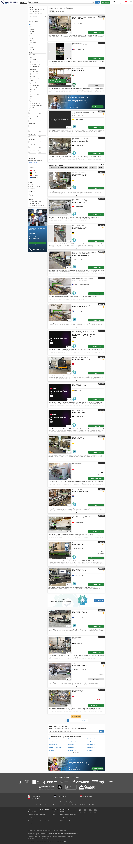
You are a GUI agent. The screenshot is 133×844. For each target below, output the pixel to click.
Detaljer (97, 86)
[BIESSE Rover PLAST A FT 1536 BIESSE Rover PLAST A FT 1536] (60, 365)
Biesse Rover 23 (72, 744)
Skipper (33, 82)
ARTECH (32, 31)
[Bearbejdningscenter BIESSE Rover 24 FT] (60, 550)
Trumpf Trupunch (93, 804)
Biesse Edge (52, 750)
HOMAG (32, 29)
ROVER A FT (35, 63)
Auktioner (33, 195)
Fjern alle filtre (60, 11)
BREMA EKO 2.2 (36, 102)
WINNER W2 (35, 91)
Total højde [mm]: (32, 139)
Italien (34, 172)
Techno (32, 76)
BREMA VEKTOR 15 (37, 105)
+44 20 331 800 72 (35, 796)
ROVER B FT (35, 66)
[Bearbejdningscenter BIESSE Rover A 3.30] (60, 645)
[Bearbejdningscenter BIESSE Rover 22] (60, 698)
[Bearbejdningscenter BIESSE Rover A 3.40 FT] (60, 577)
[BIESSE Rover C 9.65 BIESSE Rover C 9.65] (60, 444)
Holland (35, 175)
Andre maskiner (34, 11)
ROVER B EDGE (36, 64)
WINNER (33, 89)
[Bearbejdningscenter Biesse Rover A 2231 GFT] (60, 51)
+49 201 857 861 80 (87, 796)
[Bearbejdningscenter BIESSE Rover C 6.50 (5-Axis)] (60, 618)
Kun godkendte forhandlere (37, 205)
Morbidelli (33, 49)
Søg (98, 2)
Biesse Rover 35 (91, 744)
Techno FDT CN (36, 78)
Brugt (32, 188)
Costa (32, 35)
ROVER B (35, 61)
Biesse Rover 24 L (72, 750)
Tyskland (35, 174)
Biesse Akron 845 (53, 742)
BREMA (32, 100)
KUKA (32, 33)
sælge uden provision (37, 243)
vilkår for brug (62, 841)
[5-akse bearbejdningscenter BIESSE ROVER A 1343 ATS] (60, 497)
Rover (32, 57)
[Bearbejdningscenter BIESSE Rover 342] (60, 471)
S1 (33, 98)
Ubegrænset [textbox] (33, 167)
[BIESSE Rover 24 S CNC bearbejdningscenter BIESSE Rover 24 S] (60, 25)
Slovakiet (35, 177)
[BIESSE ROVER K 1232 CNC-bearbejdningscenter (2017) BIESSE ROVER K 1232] (60, 207)
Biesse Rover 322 (91, 739)
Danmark (32, 162)
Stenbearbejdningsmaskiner (37, 13)
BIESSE (33, 24)
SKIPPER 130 (35, 85)
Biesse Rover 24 (72, 747)
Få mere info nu (99, 600)
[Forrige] (49, 25)
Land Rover (33, 26)
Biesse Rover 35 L (91, 747)
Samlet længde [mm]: (33, 129)
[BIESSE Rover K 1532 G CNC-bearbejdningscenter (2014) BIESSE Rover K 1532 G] (60, 180)
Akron (32, 80)
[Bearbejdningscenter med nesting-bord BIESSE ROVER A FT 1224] (60, 286)
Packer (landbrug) (83, 804)
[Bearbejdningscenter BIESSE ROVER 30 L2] (60, 76)
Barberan (33, 42)
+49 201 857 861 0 (61, 796)
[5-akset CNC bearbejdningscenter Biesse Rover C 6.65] (60, 524)
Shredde (66, 804)
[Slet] (93, 2)
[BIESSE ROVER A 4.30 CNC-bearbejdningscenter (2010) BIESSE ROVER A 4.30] (60, 233)
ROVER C (35, 59)
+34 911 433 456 (35, 798)
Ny (31, 184)
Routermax (93, 167)
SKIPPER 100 (35, 84)
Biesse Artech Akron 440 (55, 747)
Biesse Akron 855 (53, 744)
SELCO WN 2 (35, 94)
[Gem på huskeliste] (103, 19)
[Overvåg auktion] (103, 71)
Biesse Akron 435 (53, 739)
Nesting (101, 167)
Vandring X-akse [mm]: (33, 150)
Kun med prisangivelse (35, 116)
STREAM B (35, 71)
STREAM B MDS (36, 75)
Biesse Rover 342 (91, 742)
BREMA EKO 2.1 (36, 103)
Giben (32, 46)
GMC (32, 44)
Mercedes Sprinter (57, 804)
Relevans (97, 8)
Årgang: (30, 118)
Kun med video (34, 203)
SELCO (32, 93)
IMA (31, 38)
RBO (32, 28)
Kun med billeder (35, 201)
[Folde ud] (76, 40)
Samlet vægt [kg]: (32, 144)
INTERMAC (33, 47)
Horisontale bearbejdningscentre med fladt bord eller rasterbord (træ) (68, 167)
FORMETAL (33, 37)
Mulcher (48, 804)
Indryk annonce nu (97, 107)
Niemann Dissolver (40, 804)
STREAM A (35, 73)
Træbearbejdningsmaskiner (37, 9)
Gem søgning (77, 716)
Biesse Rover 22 (72, 742)
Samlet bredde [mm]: (33, 134)
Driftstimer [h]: (31, 123)
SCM (32, 40)
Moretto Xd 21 (73, 804)
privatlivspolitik (54, 841)
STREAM (33, 69)
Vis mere (76, 752)
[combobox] (37, 167)
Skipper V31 (35, 87)
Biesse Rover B (90, 750)
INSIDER (32, 107)
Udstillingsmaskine (35, 186)
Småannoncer (34, 194)
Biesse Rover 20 (72, 739)
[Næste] (70, 25)
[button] (130, 2)
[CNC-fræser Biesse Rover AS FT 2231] (60, 671)
